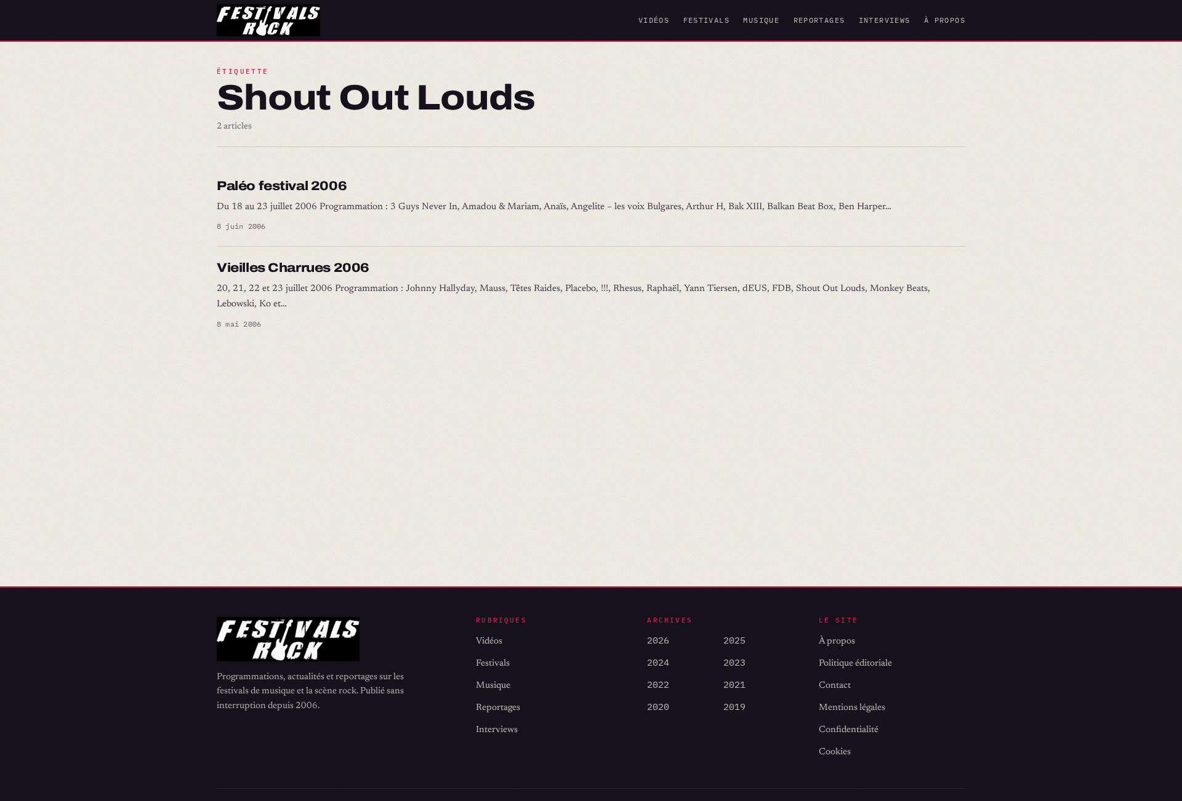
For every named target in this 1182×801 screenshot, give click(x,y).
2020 (658, 706)
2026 (658, 640)
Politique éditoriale (855, 663)
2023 (734, 662)
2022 (658, 684)
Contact (835, 685)
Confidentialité (848, 730)
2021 (734, 684)
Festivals (706, 20)
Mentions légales (852, 707)
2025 (734, 640)
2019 (734, 706)
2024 (658, 662)
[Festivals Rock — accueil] (268, 20)
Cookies (835, 752)
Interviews (885, 20)
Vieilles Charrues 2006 (293, 267)
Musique (761, 20)
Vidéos (653, 20)
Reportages (819, 20)
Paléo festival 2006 (282, 186)
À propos (944, 20)
